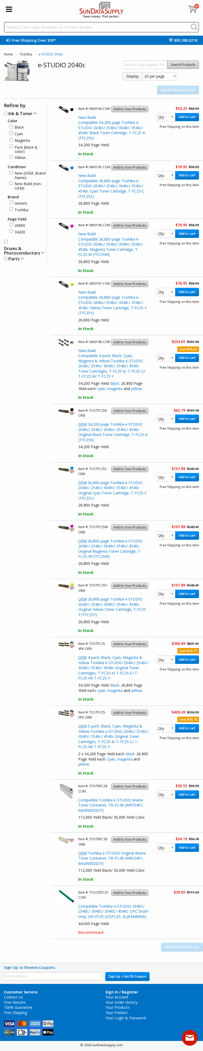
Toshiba (26, 54)
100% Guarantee (18, 1007)
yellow (136, 388)
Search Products (183, 64)
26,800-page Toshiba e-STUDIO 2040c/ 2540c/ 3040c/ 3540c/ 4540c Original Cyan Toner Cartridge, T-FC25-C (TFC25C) (112, 490)
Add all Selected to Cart (178, 90)
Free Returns (15, 1002)
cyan (101, 388)
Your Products (117, 1007)
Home (8, 54)
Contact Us (13, 997)
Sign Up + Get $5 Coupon (127, 976)
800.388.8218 (185, 40)
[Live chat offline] (190, 1038)
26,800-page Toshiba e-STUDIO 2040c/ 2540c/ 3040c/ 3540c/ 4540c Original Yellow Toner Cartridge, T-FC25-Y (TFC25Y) (112, 607)
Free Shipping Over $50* (34, 40)
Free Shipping (15, 1012)
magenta (115, 388)
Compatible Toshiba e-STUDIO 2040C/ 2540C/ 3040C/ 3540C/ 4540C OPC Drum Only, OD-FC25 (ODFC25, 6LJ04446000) (113, 911)
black (114, 383)
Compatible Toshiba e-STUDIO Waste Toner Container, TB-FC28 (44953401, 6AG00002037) (111, 805)
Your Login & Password (125, 1017)
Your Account (116, 997)
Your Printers (116, 1012)
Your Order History (121, 1002)
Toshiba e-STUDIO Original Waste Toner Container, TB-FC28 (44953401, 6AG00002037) (112, 858)
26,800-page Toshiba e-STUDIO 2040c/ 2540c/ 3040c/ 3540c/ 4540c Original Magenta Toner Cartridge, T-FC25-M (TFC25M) (110, 548)
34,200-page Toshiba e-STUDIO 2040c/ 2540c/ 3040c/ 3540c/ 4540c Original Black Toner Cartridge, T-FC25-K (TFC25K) (113, 432)
